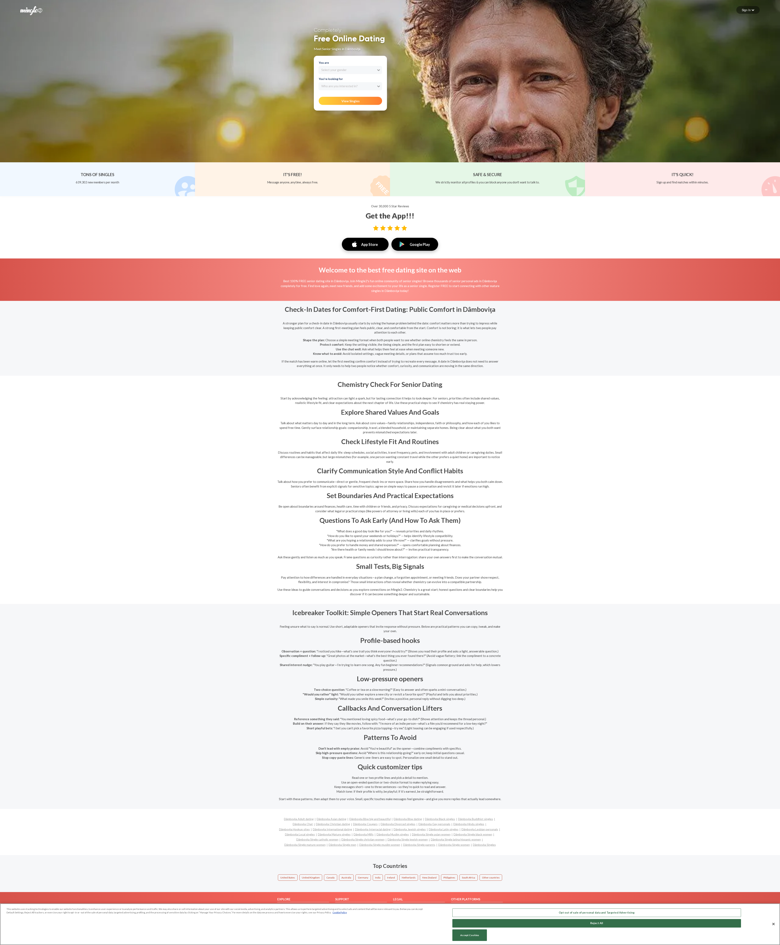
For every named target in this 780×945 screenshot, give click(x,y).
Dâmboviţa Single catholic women (317, 839)
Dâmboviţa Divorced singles (398, 824)
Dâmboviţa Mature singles (334, 834)
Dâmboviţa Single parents (419, 844)
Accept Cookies (469, 935)
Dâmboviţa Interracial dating (373, 829)
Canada (330, 877)
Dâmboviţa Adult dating (299, 819)
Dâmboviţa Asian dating (331, 819)
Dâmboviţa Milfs (364, 834)
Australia (346, 877)
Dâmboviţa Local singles (300, 834)
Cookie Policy (340, 912)
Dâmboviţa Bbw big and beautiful (370, 819)
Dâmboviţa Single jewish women (408, 839)
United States (287, 877)
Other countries (491, 877)
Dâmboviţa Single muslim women (379, 844)
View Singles (350, 101)
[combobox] (350, 70)
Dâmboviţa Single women (454, 844)
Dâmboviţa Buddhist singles (475, 819)
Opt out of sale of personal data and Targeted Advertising (597, 912)
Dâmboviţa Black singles (440, 819)
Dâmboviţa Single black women (473, 834)
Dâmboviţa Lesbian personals (480, 829)
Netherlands (409, 877)
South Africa (468, 877)
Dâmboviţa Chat (303, 824)
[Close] (773, 923)
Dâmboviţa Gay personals (434, 824)
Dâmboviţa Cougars (365, 824)
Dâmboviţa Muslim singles (393, 834)
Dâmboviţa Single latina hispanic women (456, 839)
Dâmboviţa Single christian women (363, 839)
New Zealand (429, 877)
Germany (363, 877)
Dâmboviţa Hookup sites (294, 829)
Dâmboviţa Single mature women (305, 844)
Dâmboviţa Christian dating (333, 824)
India (377, 877)
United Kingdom (311, 877)
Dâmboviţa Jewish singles (410, 829)
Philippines (449, 877)
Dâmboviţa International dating (332, 829)
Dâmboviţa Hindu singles (468, 824)
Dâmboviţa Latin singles (443, 829)
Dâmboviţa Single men (342, 844)
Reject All (596, 923)
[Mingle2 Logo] (31, 10)
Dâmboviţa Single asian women (431, 834)
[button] (748, 10)
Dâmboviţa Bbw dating (408, 819)
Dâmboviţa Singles (484, 844)
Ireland (391, 877)
